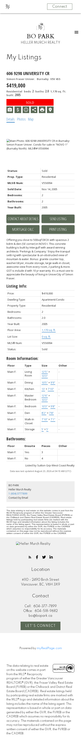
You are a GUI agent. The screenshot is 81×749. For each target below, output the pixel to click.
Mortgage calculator (22, 229)
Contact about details (23, 218)
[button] (30, 557)
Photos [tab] (21, 119)
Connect (59, 6)
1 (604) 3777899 (18, 493)
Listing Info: (16, 286)
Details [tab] (10, 119)
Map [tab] (31, 119)
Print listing (58, 229)
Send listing (58, 218)
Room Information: (22, 358)
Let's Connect (40, 626)
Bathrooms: (16, 439)
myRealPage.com (49, 648)
